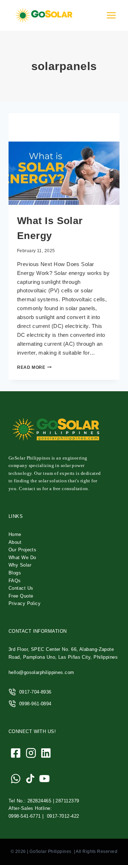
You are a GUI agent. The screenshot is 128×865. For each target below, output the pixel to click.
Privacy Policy (25, 603)
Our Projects (22, 549)
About (15, 542)
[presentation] (64, 173)
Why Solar (20, 565)
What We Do (22, 557)
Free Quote (21, 596)
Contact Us (21, 588)
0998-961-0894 (35, 703)
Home (15, 534)
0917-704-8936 (35, 692)
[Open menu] (111, 15)
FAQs (15, 580)
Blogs (15, 572)
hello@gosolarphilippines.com (41, 672)
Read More (34, 367)
